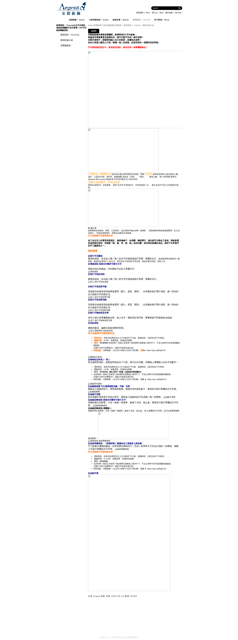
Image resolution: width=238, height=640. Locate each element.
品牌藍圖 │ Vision (77, 20)
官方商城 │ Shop (161, 20)
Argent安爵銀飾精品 (130, 637)
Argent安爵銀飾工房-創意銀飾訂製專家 (104, 25)
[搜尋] (180, 8)
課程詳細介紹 (66, 40)
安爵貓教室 (65, 45)
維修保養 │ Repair (121, 20)
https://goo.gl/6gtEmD (156, 350)
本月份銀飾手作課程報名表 (100, 235)
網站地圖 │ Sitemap (173, 13)
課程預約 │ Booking (69, 35)
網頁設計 (103, 637)
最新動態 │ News (143, 13)
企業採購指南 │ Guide (99, 20)
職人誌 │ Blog (157, 13)
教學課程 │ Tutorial (141, 20)
